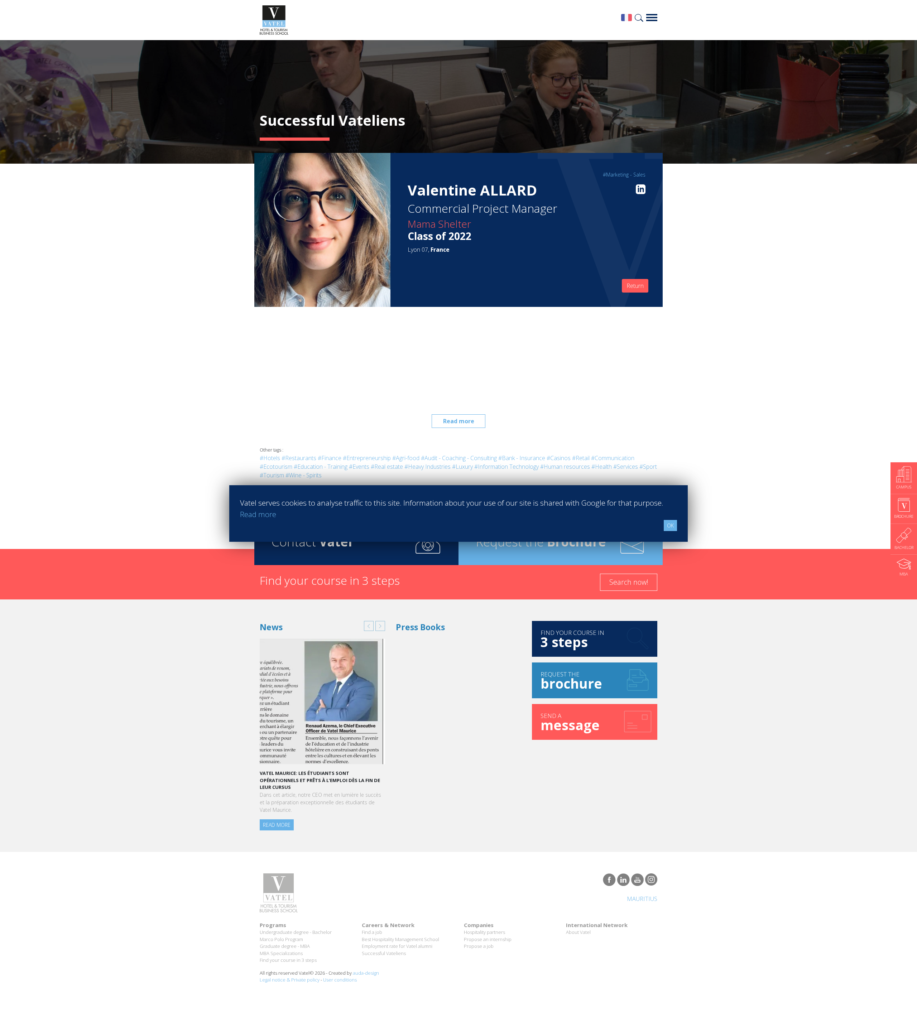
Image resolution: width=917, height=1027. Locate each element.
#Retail (581, 458)
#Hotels (270, 458)
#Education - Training (320, 467)
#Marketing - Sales (624, 174)
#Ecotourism (276, 467)
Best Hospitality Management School (400, 939)
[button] (369, 626)
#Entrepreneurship (367, 458)
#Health (601, 467)
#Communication (612, 458)
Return (635, 286)
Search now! (628, 582)
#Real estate (387, 467)
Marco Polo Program (281, 939)
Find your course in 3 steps (288, 960)
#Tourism (272, 475)
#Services (625, 467)
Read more (458, 421)
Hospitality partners (484, 932)
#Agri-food (405, 458)
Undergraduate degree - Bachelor (296, 932)
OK (670, 525)
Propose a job (479, 946)
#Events (359, 467)
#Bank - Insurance (521, 458)
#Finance (329, 458)
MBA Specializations (281, 953)
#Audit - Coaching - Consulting (459, 458)
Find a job (372, 932)
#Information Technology (506, 467)
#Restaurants (299, 458)
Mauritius (642, 899)
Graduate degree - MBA (285, 946)
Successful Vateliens (384, 953)
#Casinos (559, 458)
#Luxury (462, 467)
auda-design (366, 973)
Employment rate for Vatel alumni (397, 946)
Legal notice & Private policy (290, 980)
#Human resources (565, 467)
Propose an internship (488, 939)
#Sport (648, 467)
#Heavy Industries (427, 467)
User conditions (340, 980)
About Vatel (578, 932)
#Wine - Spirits (303, 475)
